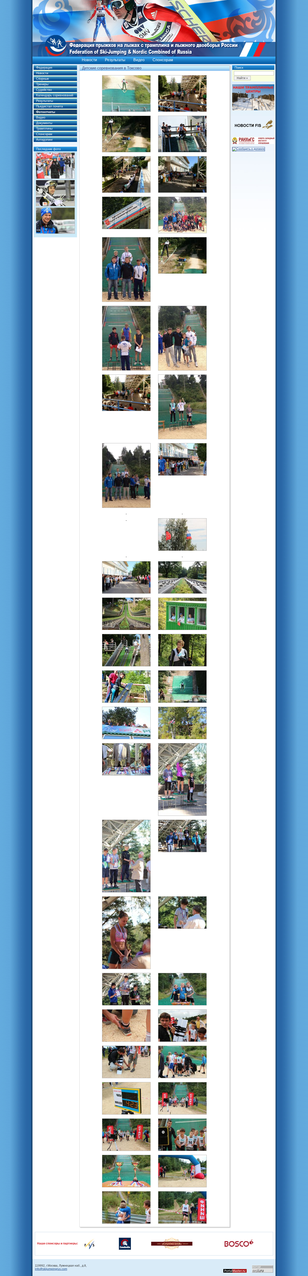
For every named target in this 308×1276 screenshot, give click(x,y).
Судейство (44, 90)
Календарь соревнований (54, 95)
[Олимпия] (171, 1243)
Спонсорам (163, 60)
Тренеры (42, 84)
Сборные (42, 78)
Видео (139, 60)
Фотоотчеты (45, 112)
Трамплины (44, 128)
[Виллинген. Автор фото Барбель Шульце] (55, 166)
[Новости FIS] (253, 130)
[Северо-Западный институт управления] (253, 143)
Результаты (115, 60)
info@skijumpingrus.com (51, 1269)
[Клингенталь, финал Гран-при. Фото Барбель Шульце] (55, 220)
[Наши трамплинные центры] (253, 109)
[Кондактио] (125, 1243)
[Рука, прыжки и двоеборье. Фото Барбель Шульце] (55, 193)
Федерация (44, 67)
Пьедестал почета (49, 106)
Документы (44, 123)
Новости (89, 60)
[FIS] (89, 1243)
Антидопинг (44, 139)
